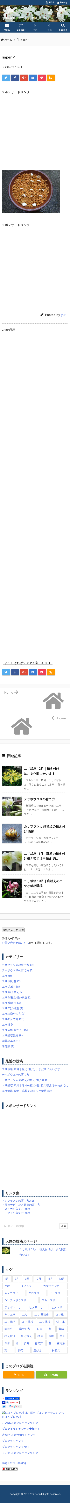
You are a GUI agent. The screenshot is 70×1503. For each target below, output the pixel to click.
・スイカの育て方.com (16, 1208)
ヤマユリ (9, 1314)
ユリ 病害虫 (11, 1002)
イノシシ (26, 1285)
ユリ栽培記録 (12, 1035)
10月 (38, 1278)
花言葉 (61, 1343)
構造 (40, 1336)
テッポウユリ (12, 1307)
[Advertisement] (35, 130)
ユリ (7, 975)
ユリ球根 (44, 1321)
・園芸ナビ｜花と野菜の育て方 (21, 1204)
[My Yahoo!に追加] (11, 1402)
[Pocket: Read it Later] (42, 78)
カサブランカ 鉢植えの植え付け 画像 (24, 1080)
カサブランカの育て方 (18, 964)
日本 (39, 1328)
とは (7, 1285)
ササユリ (54, 1293)
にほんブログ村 (11, 1416)
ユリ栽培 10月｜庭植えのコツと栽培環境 (27, 1090)
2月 (17, 1278)
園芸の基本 (11, 1040)
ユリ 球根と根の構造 (17, 997)
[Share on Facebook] (15, 78)
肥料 (26, 1343)
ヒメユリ (56, 1307)
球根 (51, 1336)
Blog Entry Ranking (14, 1462)
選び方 (37, 1350)
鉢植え (56, 1350)
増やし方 (24, 1328)
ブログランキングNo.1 (15, 1446)
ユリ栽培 (9, 1321)
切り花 (60, 1321)
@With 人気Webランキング (19, 1434)
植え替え (26, 1336)
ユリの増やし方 (13, 1013)
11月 (50, 1278)
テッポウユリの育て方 (39, 799)
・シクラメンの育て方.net (18, 1200)
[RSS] (51, 78)
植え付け (9, 1336)
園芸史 (8, 1328)
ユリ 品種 (11, 986)
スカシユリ (48, 1300)
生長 (62, 1336)
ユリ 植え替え (12, 992)
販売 (20, 1350)
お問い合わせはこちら (15, 942)
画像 (7, 1343)
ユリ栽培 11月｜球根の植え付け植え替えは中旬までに (35, 1085)
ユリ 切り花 (11, 981)
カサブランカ (51, 1285)
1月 (6, 1278)
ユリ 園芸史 (41, 1314)
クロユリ (33, 1293)
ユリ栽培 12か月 (15, 1030)
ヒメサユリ (36, 1307)
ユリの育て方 (13, 1019)
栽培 (61, 1328)
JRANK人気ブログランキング (20, 1422)
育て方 (39, 1343)
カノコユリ (11, 1293)
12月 (62, 1278)
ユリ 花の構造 (12, 1008)
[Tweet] (6, 78)
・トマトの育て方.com (16, 1212)
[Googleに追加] (12, 1406)
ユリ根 (8, 1024)
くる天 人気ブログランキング (20, 1452)
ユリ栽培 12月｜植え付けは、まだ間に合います (31, 1069)
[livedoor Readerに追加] (11, 1398)
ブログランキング (13, 1440)
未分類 (8, 1046)
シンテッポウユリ (15, 1300)
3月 (27, 1278)
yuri (63, 315)
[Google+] (24, 78)
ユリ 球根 (27, 1321)
